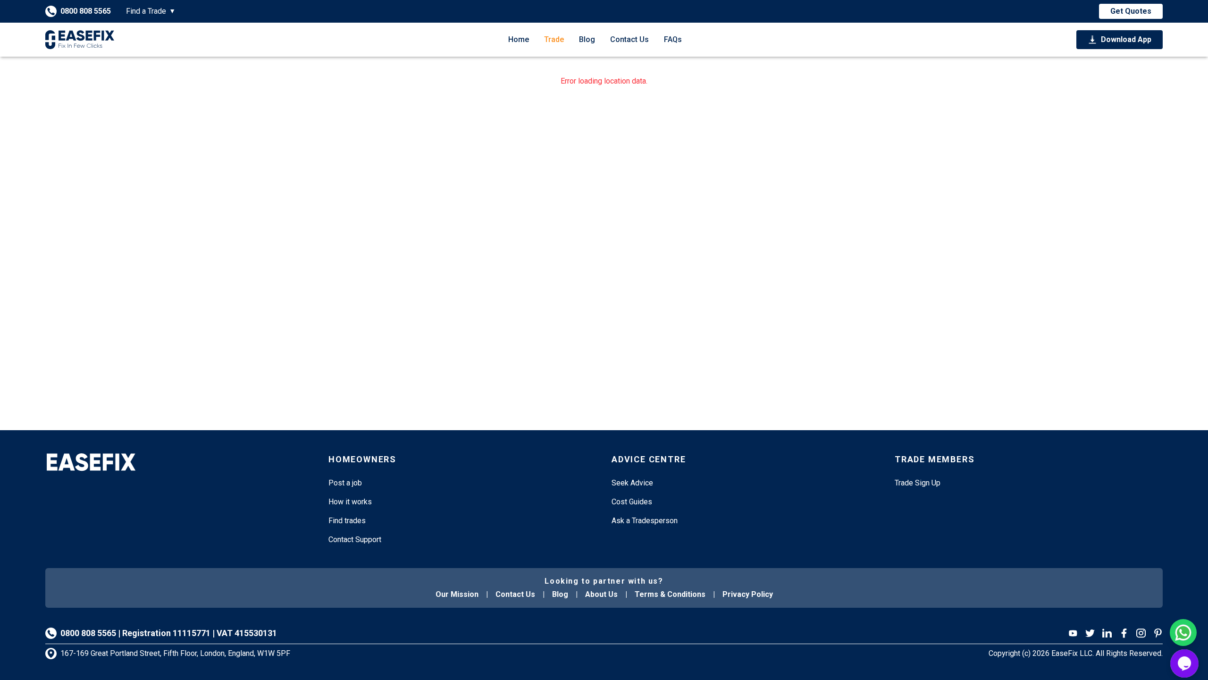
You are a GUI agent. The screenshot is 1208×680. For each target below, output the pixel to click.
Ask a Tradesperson (645, 520)
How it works (350, 501)
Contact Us (629, 39)
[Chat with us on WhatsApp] (1183, 632)
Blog (587, 39)
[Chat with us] (1184, 663)
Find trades (347, 520)
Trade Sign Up (917, 482)
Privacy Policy (747, 594)
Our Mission (457, 594)
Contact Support (354, 539)
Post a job (345, 482)
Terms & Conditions (670, 594)
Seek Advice (632, 482)
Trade (554, 39)
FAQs (673, 39)
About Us (601, 594)
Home (518, 39)
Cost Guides (632, 501)
